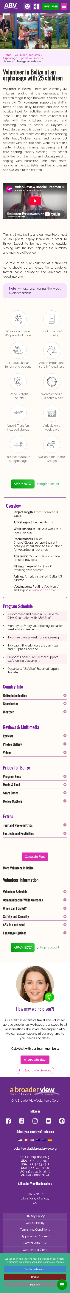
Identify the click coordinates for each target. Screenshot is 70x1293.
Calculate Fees (37, 6)
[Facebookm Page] (48, 1121)
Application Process (35, 1236)
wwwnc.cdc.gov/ (44, 590)
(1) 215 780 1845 (35, 1060)
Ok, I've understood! (35, 1269)
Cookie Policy (35, 1223)
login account (49, 484)
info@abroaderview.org (35, 1070)
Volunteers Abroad (11, 6)
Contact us (27, 6)
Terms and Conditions (35, 1229)
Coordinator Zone (35, 1250)
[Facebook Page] (8, 1121)
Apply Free (50, 6)
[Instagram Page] (35, 1121)
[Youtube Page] (21, 1121)
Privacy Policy (35, 1216)
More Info (35, 1284)
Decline (35, 1276)
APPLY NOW (23, 484)
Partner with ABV (35, 1243)
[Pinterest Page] (61, 1121)
